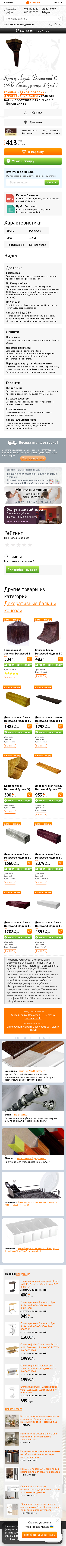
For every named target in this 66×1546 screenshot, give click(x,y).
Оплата (12, 331)
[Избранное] (50, 24)
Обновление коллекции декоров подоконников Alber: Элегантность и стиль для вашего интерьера (39, 1507)
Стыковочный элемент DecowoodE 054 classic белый (33, 1028)
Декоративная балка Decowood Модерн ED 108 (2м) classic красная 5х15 (17, 928)
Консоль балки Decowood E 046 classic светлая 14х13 (33, 1016)
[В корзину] (29, 659)
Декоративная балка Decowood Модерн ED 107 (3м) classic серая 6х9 (17, 859)
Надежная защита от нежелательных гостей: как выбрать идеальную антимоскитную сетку (40, 1454)
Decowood (27, 133)
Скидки (35, 2)
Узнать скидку (22, 161)
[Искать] (59, 18)
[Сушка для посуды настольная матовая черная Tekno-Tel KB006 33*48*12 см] (33, 1186)
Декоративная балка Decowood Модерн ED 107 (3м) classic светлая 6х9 (17, 723)
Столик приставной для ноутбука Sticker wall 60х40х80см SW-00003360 (37, 1305)
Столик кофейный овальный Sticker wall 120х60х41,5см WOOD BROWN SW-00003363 (39, 1347)
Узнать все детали (33, 458)
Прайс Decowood (33, 209)
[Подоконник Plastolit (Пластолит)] (33, 1055)
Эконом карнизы (20, 1114)
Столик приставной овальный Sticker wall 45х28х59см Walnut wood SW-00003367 (39, 1284)
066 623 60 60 (31, 12)
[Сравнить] (55, 24)
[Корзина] (60, 24)
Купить (51, 182)
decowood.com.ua (51, 133)
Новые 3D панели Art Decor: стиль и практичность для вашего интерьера (40, 1470)
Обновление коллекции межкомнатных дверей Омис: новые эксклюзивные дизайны (40, 1489)
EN (59, 2)
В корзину (35, 152)
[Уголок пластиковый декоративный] (33, 1142)
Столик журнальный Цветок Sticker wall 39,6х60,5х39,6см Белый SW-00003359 (39, 1389)
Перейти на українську (39, 1535)
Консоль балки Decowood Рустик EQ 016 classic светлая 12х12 (17, 791)
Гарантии (14, 382)
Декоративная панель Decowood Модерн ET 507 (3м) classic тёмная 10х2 (48, 723)
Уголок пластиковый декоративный (31, 1158)
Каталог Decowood (37, 198)
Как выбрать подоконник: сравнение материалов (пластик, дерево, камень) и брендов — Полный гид (40, 1419)
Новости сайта (13, 1408)
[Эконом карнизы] (33, 1099)
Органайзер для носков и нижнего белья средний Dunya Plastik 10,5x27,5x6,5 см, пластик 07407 (32, 1250)
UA (55, 2)
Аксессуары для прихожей (33, 1290)
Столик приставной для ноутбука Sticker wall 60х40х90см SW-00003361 (37, 1326)
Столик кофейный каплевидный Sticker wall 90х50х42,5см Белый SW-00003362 (38, 1368)
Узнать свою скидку (20, 664)
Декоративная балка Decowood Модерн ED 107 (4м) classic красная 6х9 (48, 859)
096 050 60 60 (31, 8)
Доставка (14, 267)
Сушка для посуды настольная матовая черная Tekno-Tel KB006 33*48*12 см (31, 1203)
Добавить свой (25, 570)
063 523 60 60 (49, 8)
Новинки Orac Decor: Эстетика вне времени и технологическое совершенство (38, 1436)
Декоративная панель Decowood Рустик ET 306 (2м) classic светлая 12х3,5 (48, 791)
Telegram (46, 12)
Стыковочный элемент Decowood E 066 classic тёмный (17, 653)
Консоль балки (37, 244)
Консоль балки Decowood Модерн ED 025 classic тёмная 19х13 (48, 655)
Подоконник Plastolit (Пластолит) (31, 1070)
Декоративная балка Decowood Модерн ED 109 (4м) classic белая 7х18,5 (48, 928)
